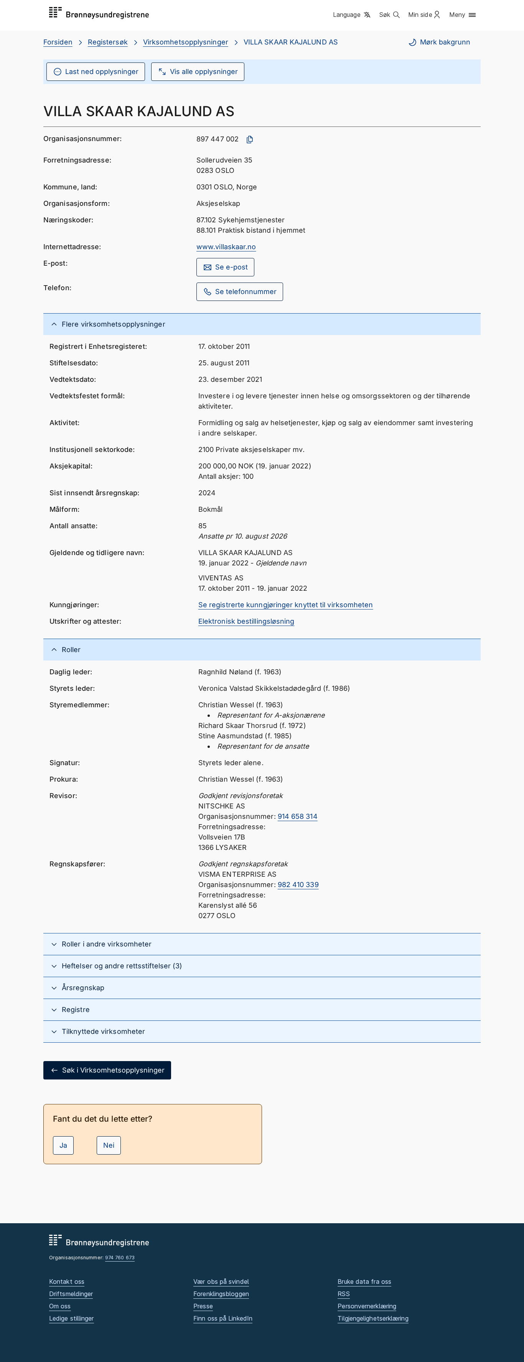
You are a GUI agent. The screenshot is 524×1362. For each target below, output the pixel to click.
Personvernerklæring (367, 1306)
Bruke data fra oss (364, 1281)
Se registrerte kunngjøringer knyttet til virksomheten (285, 605)
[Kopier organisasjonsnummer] (250, 139)
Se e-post (231, 267)
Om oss (60, 1306)
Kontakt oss (66, 1281)
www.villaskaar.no (226, 247)
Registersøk (108, 42)
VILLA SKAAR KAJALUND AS (291, 42)
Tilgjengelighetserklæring (373, 1318)
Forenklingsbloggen (221, 1294)
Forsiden (58, 42)
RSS (343, 1294)
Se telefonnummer (246, 292)
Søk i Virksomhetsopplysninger (113, 1070)
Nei (108, 1145)
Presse (203, 1306)
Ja (63, 1145)
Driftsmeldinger (71, 1294)
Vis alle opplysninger (204, 71)
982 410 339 (298, 885)
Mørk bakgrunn (445, 42)
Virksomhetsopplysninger (185, 42)
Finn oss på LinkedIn (222, 1318)
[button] (352, 15)
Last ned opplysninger (101, 71)
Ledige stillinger (71, 1318)
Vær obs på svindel (221, 1281)
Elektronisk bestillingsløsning (246, 621)
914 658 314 (298, 816)
